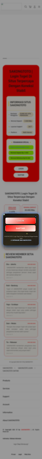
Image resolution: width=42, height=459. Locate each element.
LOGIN (20, 221)
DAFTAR (20, 228)
